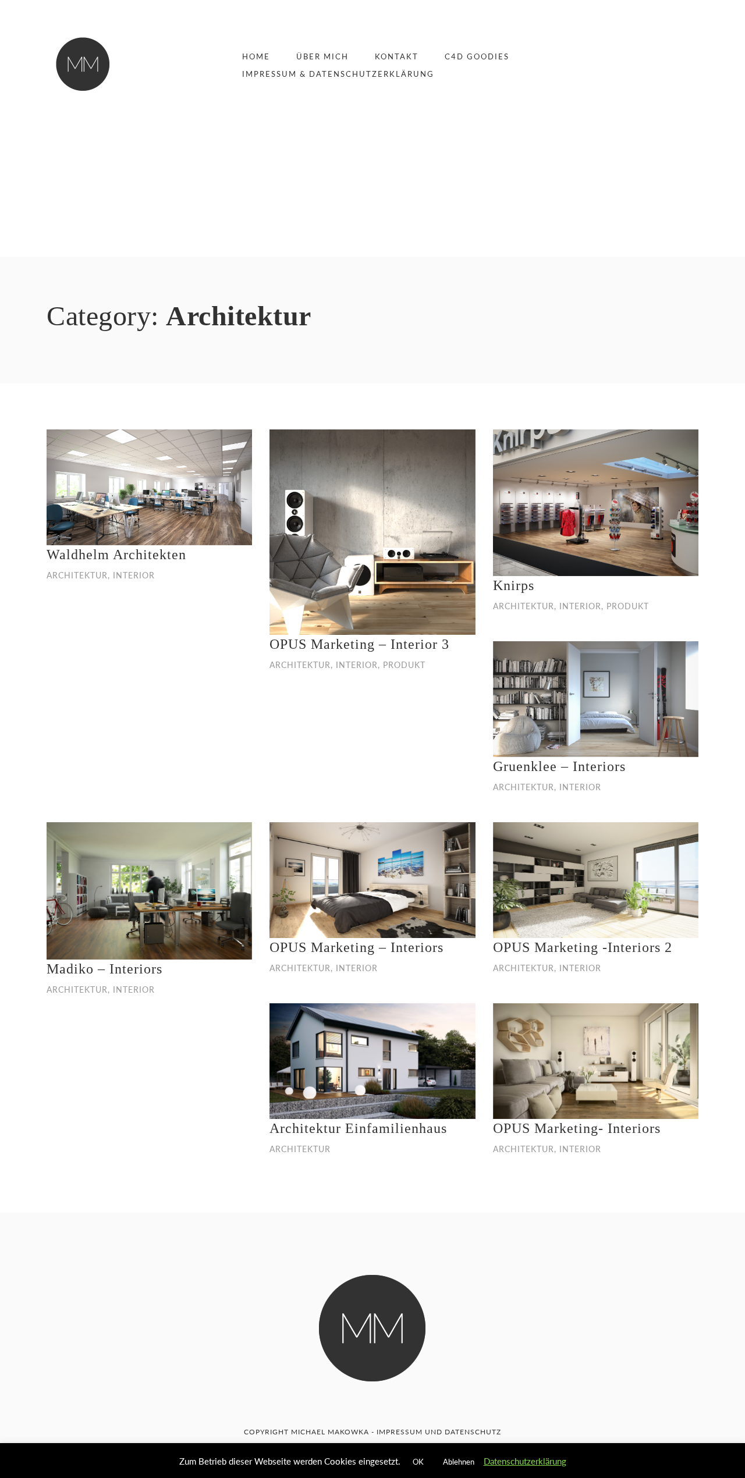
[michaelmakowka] (83, 64)
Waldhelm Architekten (116, 554)
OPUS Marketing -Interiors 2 (582, 947)
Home (256, 56)
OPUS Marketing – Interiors (356, 947)
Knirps (513, 585)
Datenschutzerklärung (525, 1461)
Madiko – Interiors (104, 968)
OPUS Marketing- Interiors (577, 1128)
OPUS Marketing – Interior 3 (359, 644)
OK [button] (418, 1461)
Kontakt (396, 56)
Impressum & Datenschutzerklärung (338, 74)
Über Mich (322, 56)
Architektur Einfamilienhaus (358, 1128)
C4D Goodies (477, 56)
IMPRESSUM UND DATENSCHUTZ (439, 1431)
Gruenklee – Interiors (559, 766)
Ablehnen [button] (458, 1461)
